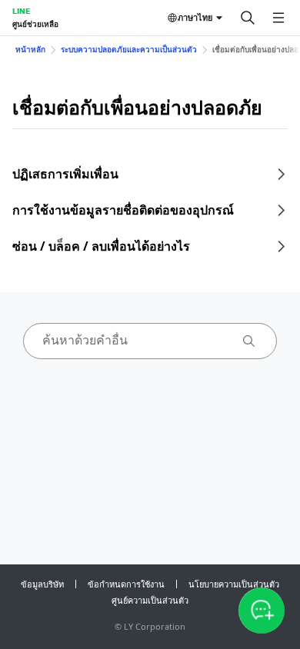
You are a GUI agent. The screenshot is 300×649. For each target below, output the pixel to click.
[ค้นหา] (247, 17)
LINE (21, 10)
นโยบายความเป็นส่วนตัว (233, 584)
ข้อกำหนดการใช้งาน (126, 584)
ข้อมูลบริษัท (42, 584)
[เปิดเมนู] (278, 17)
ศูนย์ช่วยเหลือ (35, 23)
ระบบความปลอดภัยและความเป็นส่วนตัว (129, 49)
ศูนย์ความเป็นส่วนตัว (150, 600)
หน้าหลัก (30, 49)
